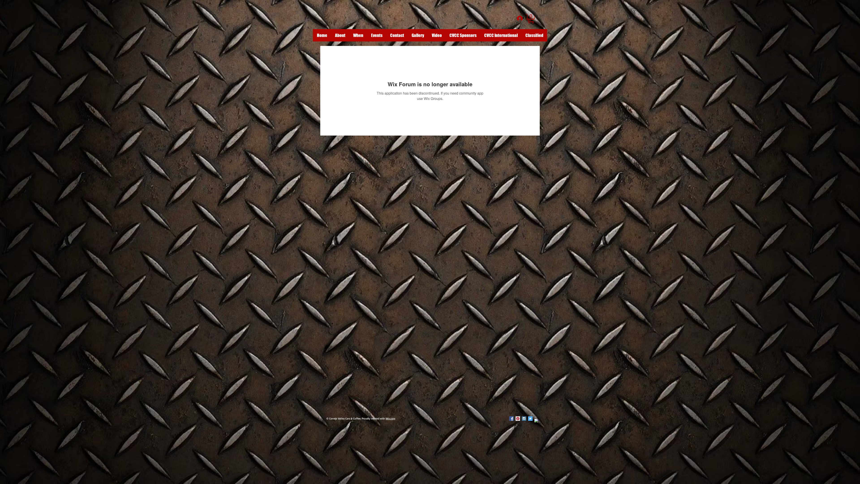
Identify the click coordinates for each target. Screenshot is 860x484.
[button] (531, 18)
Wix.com (390, 418)
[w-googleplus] (536, 421)
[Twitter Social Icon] (530, 418)
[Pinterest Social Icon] (518, 418)
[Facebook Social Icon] (511, 418)
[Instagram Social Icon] (524, 418)
